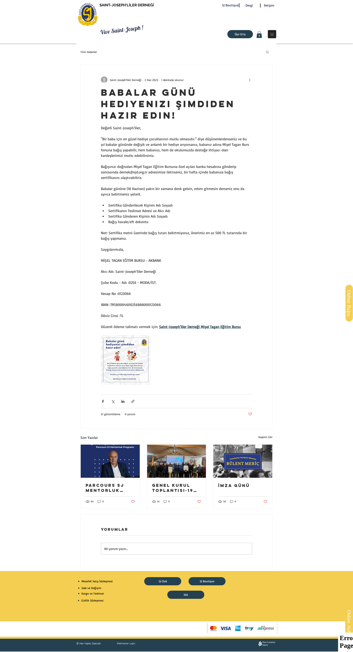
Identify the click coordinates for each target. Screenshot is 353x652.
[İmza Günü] (242, 461)
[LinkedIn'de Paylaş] (123, 401)
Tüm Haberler (88, 52)
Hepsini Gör (265, 437)
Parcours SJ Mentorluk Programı (105, 488)
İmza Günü (234, 485)
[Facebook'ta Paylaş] (103, 401)
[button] (259, 34)
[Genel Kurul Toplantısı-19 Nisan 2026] (176, 461)
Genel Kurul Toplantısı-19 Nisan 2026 (172, 488)
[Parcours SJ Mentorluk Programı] (110, 461)
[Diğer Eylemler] (249, 79)
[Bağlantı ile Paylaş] (133, 401)
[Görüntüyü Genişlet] (126, 360)
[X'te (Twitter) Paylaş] (113, 401)
